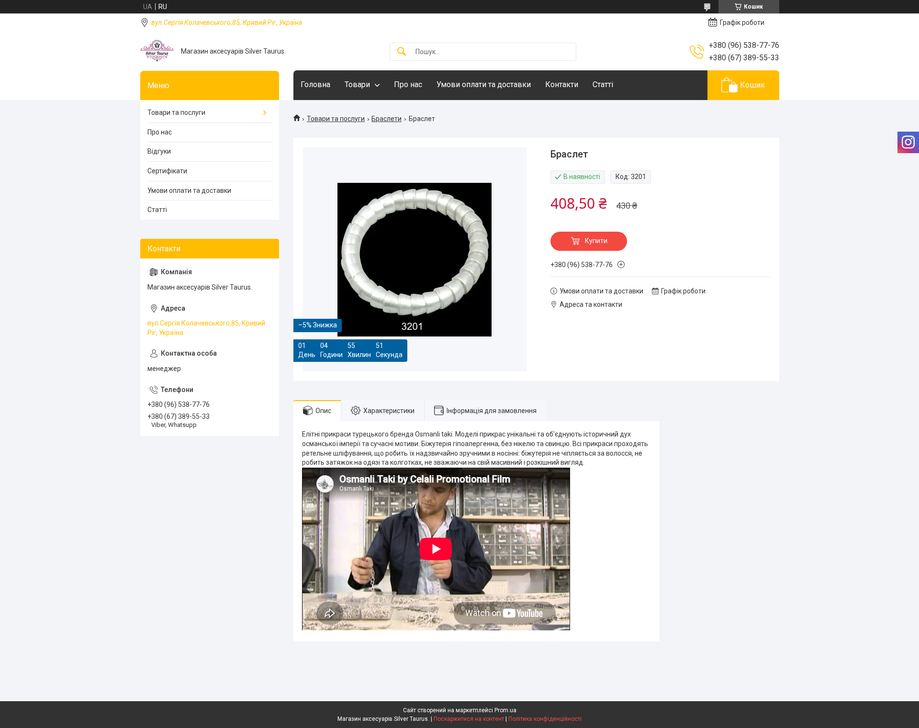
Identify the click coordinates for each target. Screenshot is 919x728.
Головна (315, 84)
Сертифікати (167, 171)
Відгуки (159, 151)
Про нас (408, 84)
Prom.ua (505, 710)
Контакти (561, 84)
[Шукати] (401, 52)
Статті (603, 84)
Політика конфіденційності (545, 719)
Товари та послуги (336, 119)
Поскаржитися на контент (469, 719)
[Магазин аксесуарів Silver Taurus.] (157, 51)
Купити (596, 241)
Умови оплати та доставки (484, 84)
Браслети (386, 119)
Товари (357, 84)
